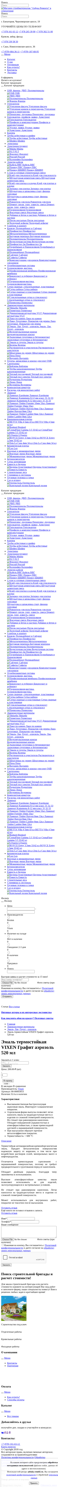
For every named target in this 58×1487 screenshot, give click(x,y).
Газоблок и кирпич (16, 225)
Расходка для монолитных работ (23, 390)
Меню (7, 54)
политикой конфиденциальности (21, 1475)
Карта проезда (8, 1446)
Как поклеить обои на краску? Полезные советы (27, 1018)
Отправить (7, 996)
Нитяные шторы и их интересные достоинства (26, 1012)
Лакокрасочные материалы (21, 305)
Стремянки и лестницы (19, 475)
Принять (34, 1483)
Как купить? (13, 67)
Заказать (6, 1066)
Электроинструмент (17, 146)
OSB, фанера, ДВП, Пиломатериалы (25, 90)
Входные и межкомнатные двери (24, 451)
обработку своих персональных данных (27, 992)
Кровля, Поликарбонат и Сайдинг (24, 228)
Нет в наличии (14, 939)
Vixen (10, 928)
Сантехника (13, 363)
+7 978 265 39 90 (27, 31)
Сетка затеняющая (16, 461)
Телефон (6, 1221)
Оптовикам (13, 64)
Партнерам (12, 1365)
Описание (6, 1141)
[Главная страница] (29, 11)
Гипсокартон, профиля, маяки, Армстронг (28, 117)
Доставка (12, 72)
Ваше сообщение (9, 1224)
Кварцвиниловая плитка (19, 419)
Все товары (13, 1416)
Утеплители (13, 104)
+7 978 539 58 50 (9, 41)
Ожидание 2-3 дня (16, 947)
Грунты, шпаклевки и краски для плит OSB (29, 361)
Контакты (12, 70)
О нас (10, 62)
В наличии (12, 955)
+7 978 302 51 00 (44, 31)
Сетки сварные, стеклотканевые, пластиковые (30, 286)
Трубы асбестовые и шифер (21, 135)
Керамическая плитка (18, 446)
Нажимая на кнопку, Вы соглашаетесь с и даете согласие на (28, 1248)
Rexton (10, 920)
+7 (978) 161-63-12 (10, 1444)
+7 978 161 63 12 (9, 31)
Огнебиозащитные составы (21, 265)
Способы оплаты (15, 1399)
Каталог (11, 59)
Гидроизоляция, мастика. (20, 268)
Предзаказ (12, 963)
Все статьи (14, 1006)
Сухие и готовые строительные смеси (26, 172)
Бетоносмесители (16, 459)
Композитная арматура (18, 387)
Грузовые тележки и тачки (20, 477)
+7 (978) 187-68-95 (29, 51)
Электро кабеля (15, 162)
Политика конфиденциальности (17, 1457)
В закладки (7, 1086)
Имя (4, 1218)
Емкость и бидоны (16, 464)
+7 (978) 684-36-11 (10, 51)
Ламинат (11, 392)
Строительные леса (17, 472)
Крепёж (11, 133)
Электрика (12, 143)
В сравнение (19, 1086)
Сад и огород (14, 480)
